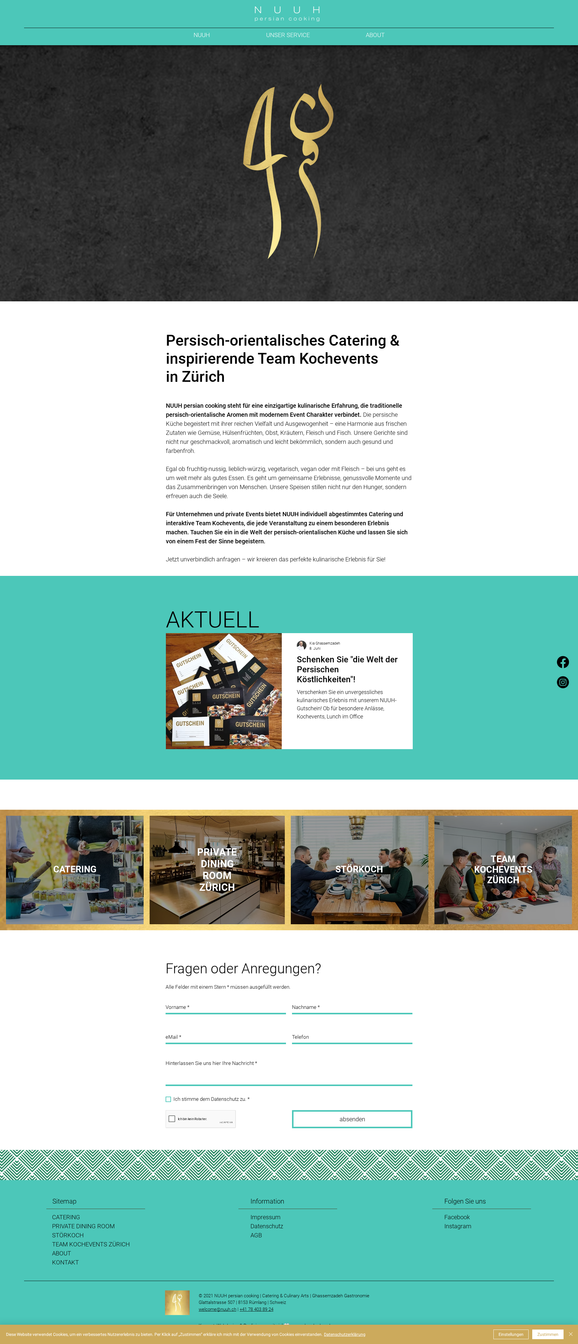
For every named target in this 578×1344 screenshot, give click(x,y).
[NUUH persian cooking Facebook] (563, 662)
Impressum (265, 1217)
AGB (256, 1235)
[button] (287, 35)
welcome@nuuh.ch (217, 1309)
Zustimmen (547, 1334)
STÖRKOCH (68, 1235)
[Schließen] (570, 1334)
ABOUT (61, 1253)
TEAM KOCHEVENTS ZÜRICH (91, 1244)
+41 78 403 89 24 (256, 1309)
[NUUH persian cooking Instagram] (563, 682)
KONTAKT (65, 1262)
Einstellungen (511, 1334)
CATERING (66, 1217)
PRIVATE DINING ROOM (83, 1226)
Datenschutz (266, 1226)
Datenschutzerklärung (344, 1334)
